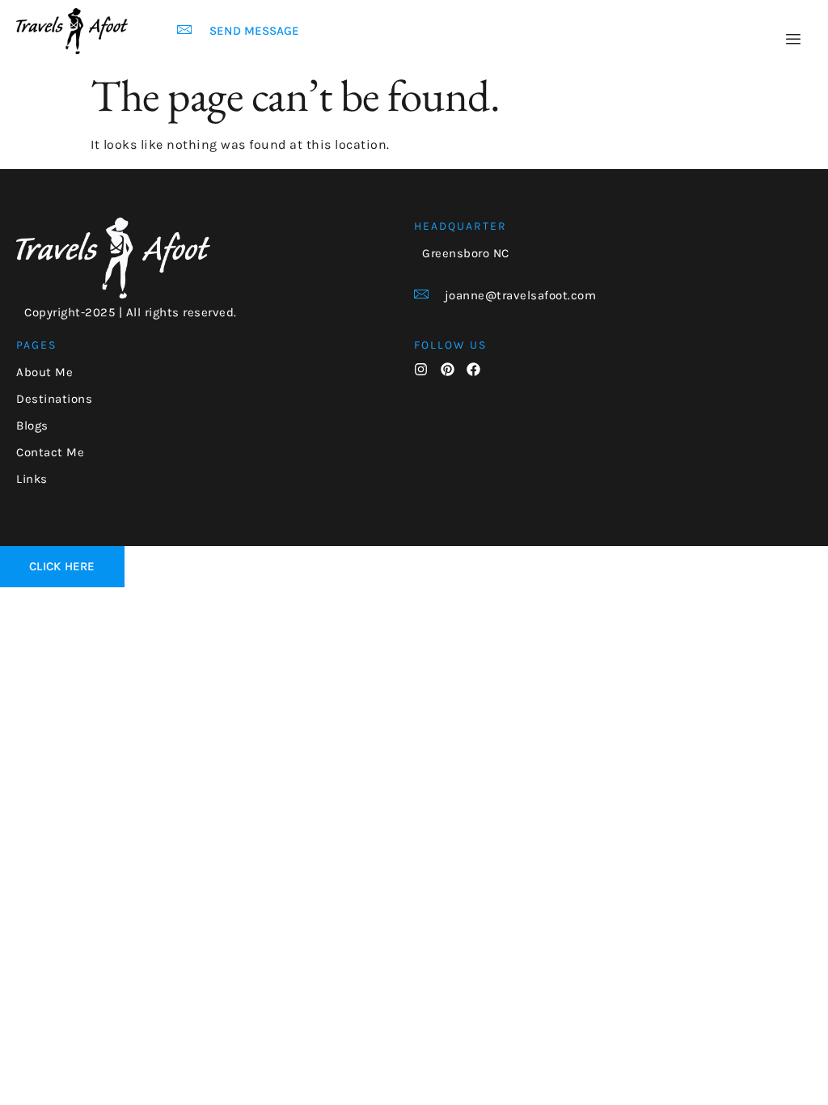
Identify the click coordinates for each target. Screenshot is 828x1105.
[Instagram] (421, 369)
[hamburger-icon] (793, 39)
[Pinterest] (447, 369)
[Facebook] (473, 369)
